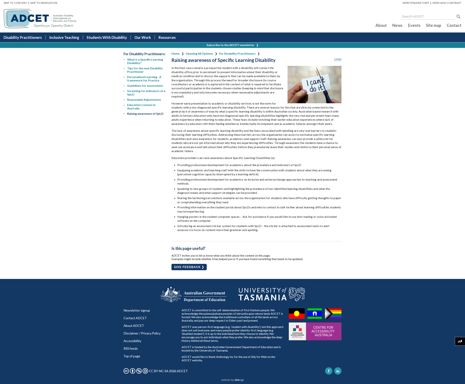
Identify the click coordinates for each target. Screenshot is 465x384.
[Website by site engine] (232, 380)
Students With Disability (107, 37)
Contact (454, 25)
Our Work (142, 37)
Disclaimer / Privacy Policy (142, 333)
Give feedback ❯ (189, 267)
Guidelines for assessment (145, 85)
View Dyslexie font (415, 2)
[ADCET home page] (40, 18)
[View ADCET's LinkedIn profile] (337, 371)
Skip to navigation (43, 2)
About (381, 25)
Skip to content (15, 2)
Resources (167, 37)
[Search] (458, 16)
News (397, 25)
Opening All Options (199, 53)
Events (414, 25)
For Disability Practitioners (237, 53)
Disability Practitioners (23, 37)
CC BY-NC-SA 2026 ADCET (168, 371)
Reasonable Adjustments (144, 99)
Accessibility (132, 341)
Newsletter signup (137, 310)
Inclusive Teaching (64, 37)
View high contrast (446, 2)
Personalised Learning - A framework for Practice (144, 78)
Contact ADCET (135, 318)
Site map (433, 25)
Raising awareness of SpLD (145, 113)
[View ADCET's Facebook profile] (328, 371)
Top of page (132, 356)
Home (175, 53)
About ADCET (134, 326)
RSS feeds (131, 348)
